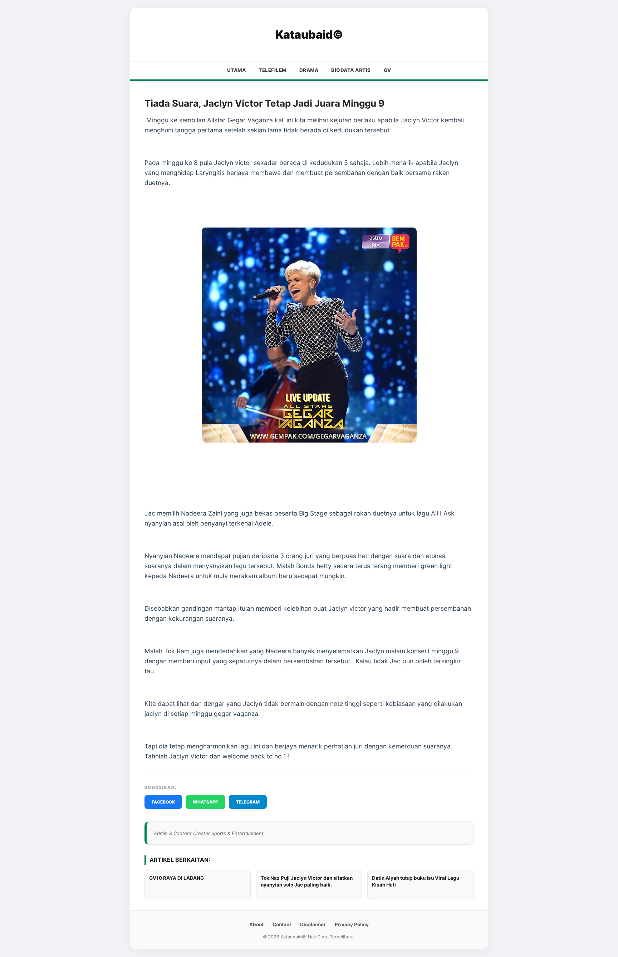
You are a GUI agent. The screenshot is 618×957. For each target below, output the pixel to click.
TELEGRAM (248, 802)
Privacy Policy (352, 924)
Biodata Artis (351, 70)
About (256, 924)
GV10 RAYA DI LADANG (176, 878)
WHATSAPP (205, 802)
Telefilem (272, 70)
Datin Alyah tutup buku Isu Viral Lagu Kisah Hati (415, 881)
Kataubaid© (309, 34)
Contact (282, 924)
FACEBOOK (163, 802)
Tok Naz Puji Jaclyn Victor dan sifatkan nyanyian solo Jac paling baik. (307, 881)
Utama (236, 70)
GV (387, 70)
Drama (309, 70)
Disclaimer (313, 924)
